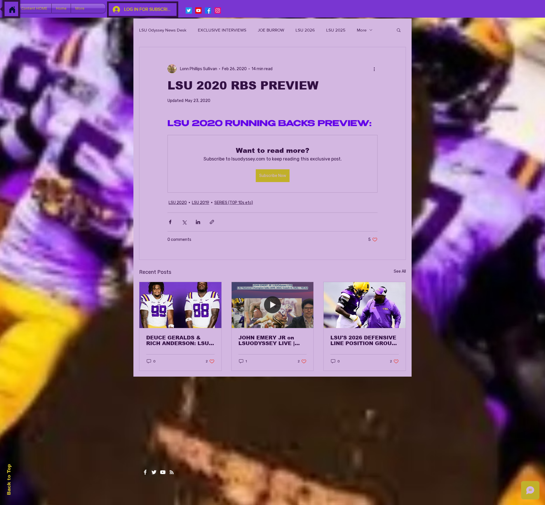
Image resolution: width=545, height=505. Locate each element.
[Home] (12, 9)
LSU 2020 (178, 202)
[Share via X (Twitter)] (184, 222)
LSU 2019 (200, 202)
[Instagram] (218, 10)
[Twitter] (189, 10)
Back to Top (9, 479)
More (361, 30)
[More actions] (374, 68)
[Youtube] (198, 10)
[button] (398, 30)
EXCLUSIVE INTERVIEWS (222, 30)
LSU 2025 (335, 30)
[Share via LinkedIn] (198, 222)
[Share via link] (212, 222)
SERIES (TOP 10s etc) (233, 202)
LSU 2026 (305, 30)
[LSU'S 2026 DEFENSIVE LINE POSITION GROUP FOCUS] (365, 305)
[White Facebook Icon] (145, 472)
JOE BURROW (271, 30)
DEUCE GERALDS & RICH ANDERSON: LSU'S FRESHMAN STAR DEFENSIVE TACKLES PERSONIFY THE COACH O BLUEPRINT (180, 340)
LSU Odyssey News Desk (162, 30)
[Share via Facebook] (170, 222)
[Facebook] (208, 10)
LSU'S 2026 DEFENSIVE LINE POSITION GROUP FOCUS (363, 340)
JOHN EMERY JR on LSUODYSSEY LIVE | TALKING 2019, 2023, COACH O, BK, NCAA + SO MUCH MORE (269, 340)
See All (400, 271)
